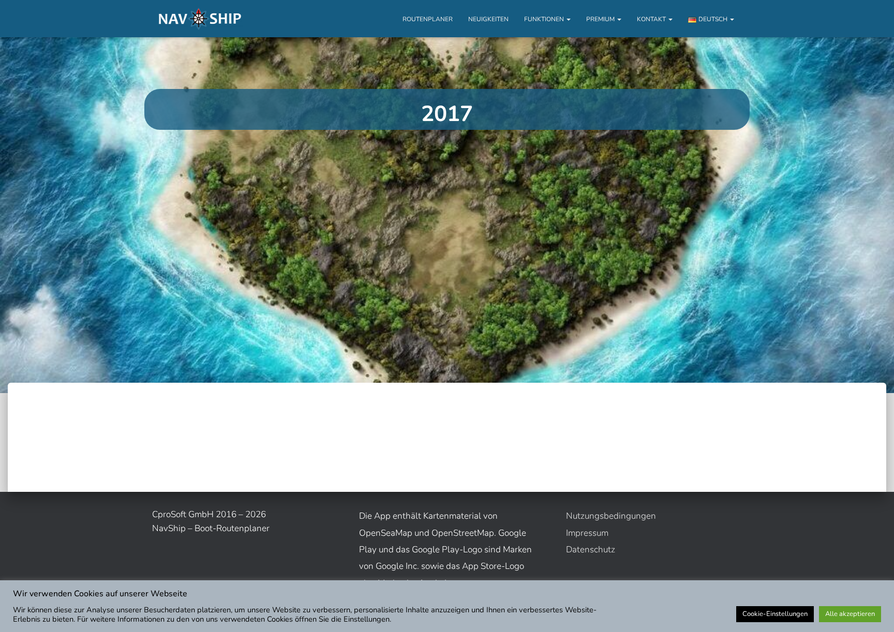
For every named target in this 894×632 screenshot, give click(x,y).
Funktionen (544, 19)
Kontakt (652, 19)
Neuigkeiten (488, 19)
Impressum (587, 533)
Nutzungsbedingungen (611, 516)
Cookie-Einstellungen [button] (775, 614)
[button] (568, 19)
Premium (601, 19)
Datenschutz (590, 549)
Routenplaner (428, 19)
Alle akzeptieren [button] (850, 614)
